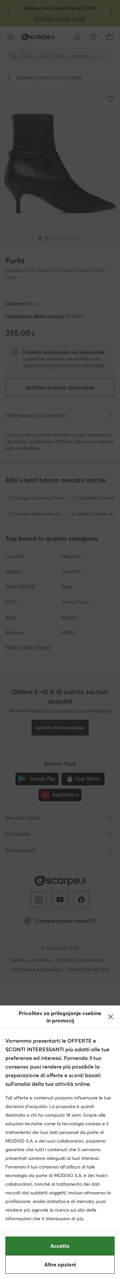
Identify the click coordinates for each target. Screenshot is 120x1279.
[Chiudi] (111, 1017)
